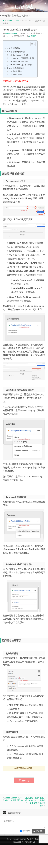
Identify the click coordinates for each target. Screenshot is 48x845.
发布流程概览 (14, 48)
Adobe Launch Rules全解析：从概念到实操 (13, 799)
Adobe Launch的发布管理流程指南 (20, 29)
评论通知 (26, 830)
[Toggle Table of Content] (32, 44)
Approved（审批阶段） (21, 61)
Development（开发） (21, 55)
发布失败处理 (17, 71)
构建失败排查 (17, 74)
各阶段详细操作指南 (17, 51)
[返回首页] (3, 20)
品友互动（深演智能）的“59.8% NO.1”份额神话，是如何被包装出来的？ (35, 801)
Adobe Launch (13, 20)
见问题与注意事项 (16, 68)
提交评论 (39, 831)
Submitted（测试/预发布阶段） (24, 58)
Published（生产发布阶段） (23, 65)
